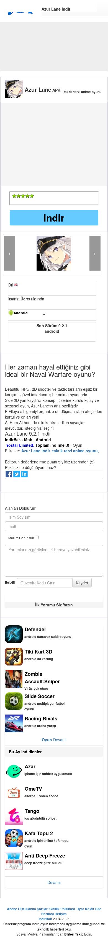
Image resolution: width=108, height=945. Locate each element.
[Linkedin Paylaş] (25, 475)
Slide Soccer (40, 696)
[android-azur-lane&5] (32, 196)
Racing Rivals (41, 718)
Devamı (54, 739)
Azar (30, 766)
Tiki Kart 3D (38, 651)
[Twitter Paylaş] (17, 475)
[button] (9, 253)
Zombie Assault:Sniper (42, 677)
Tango (32, 811)
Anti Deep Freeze (45, 855)
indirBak (13, 439)
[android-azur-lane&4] (27, 196)
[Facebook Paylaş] (9, 475)
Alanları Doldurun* (21, 508)
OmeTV (33, 788)
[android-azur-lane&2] (18, 196)
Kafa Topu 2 (39, 833)
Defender (35, 629)
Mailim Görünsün (21, 537)
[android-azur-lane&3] (23, 196)
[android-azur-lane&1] (14, 196)
